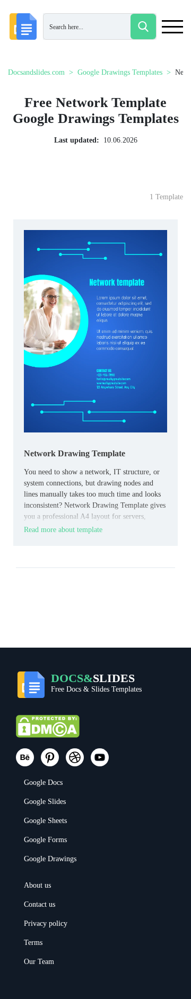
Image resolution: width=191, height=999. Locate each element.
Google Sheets (45, 821)
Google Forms (45, 840)
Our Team (39, 962)
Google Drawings (50, 859)
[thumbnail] (95, 330)
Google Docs (43, 782)
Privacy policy (45, 923)
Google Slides (45, 802)
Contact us (39, 904)
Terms (33, 943)
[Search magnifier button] (143, 26)
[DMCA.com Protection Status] (48, 731)
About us (37, 885)
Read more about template (63, 530)
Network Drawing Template (74, 453)
